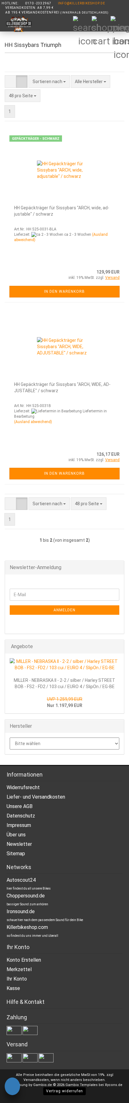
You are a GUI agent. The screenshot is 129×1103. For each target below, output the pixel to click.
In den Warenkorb (64, 291)
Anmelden (64, 610)
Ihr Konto (17, 979)
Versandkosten (36, 1080)
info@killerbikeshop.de (81, 3)
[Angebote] (117, 646)
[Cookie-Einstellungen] (12, 1087)
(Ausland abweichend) (33, 422)
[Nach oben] (111, 1093)
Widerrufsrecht (23, 787)
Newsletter (19, 844)
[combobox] (49, 81)
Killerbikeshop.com (27, 927)
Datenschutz (21, 816)
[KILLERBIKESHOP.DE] (16, 24)
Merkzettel (19, 969)
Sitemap (16, 854)
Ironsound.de (21, 911)
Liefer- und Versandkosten (36, 797)
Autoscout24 (21, 880)
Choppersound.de (26, 896)
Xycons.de (113, 1085)
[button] (10, 81)
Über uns (16, 835)
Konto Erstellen (24, 960)
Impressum (19, 825)
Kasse (13, 988)
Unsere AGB (20, 806)
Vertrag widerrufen (64, 1091)
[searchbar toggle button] (82, 25)
